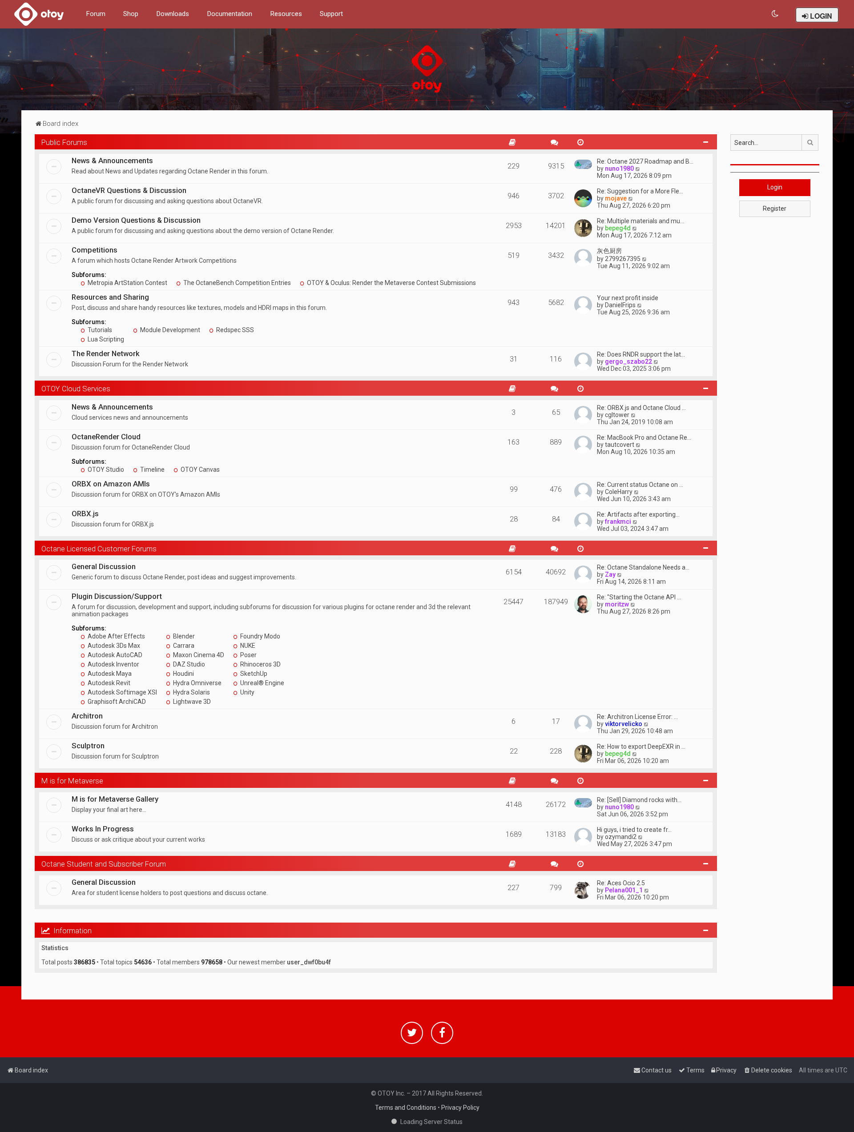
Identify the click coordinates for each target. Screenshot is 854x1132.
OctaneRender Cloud (106, 436)
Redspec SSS (234, 329)
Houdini (183, 673)
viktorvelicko (623, 723)
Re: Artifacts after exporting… (638, 514)
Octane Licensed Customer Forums (99, 548)
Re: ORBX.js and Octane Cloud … (641, 407)
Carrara (183, 645)
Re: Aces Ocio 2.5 (621, 883)
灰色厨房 (609, 250)
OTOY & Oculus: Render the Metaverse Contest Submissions (391, 282)
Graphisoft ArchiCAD (116, 701)
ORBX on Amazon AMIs (111, 483)
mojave (616, 198)
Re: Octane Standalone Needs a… (643, 567)
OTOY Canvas (199, 469)
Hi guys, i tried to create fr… (634, 829)
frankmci (618, 521)
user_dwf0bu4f (309, 962)
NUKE (247, 645)
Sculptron (88, 745)
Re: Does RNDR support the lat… (641, 354)
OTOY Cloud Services (75, 388)
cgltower (617, 414)
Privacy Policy (460, 1107)
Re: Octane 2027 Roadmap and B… (645, 161)
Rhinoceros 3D (260, 664)
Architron (87, 715)
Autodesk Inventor (112, 664)
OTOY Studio (105, 469)
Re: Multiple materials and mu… (640, 221)
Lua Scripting (105, 339)
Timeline (152, 469)
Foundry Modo (259, 636)
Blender (183, 636)
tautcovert (619, 444)
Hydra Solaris (191, 692)
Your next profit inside (627, 297)
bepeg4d (618, 228)
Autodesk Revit (108, 682)
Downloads (172, 14)
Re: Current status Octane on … (640, 484)
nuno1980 (619, 168)
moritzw (617, 604)
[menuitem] (775, 14)
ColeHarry (618, 491)
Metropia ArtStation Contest (126, 282)
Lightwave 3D (191, 701)
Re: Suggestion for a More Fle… (640, 191)
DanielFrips (620, 305)
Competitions (94, 249)
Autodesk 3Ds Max (113, 645)
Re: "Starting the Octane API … (639, 597)
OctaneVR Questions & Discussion (129, 190)
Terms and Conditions (405, 1107)
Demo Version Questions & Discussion (136, 220)
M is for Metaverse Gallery (115, 799)
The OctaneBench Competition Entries (236, 282)
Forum (95, 14)
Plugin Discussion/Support (117, 596)
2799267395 (622, 258)
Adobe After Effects (115, 636)
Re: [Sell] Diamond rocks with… (639, 799)
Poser (248, 654)
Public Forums (64, 142)
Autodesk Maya (109, 673)
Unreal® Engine (261, 682)
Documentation (229, 14)
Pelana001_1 (624, 890)
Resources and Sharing (110, 297)
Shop (130, 14)
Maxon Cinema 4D (198, 654)
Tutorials (99, 329)
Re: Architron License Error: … (637, 716)
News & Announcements (112, 160)
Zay (610, 574)
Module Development (169, 329)
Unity (246, 692)
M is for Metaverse (72, 780)
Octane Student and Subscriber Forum (103, 863)
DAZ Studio (188, 664)
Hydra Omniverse (197, 682)
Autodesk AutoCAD (114, 654)
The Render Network (106, 353)
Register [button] (774, 208)
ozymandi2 (620, 836)
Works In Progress (103, 828)
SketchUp (253, 673)
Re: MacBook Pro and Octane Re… (644, 437)
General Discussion (104, 566)
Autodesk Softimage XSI (121, 692)
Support (331, 14)
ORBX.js (85, 513)
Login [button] (774, 187)
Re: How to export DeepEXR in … (641, 746)
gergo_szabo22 (628, 361)
